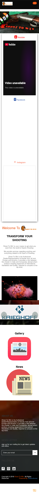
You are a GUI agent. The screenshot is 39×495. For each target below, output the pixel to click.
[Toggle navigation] (35, 3)
